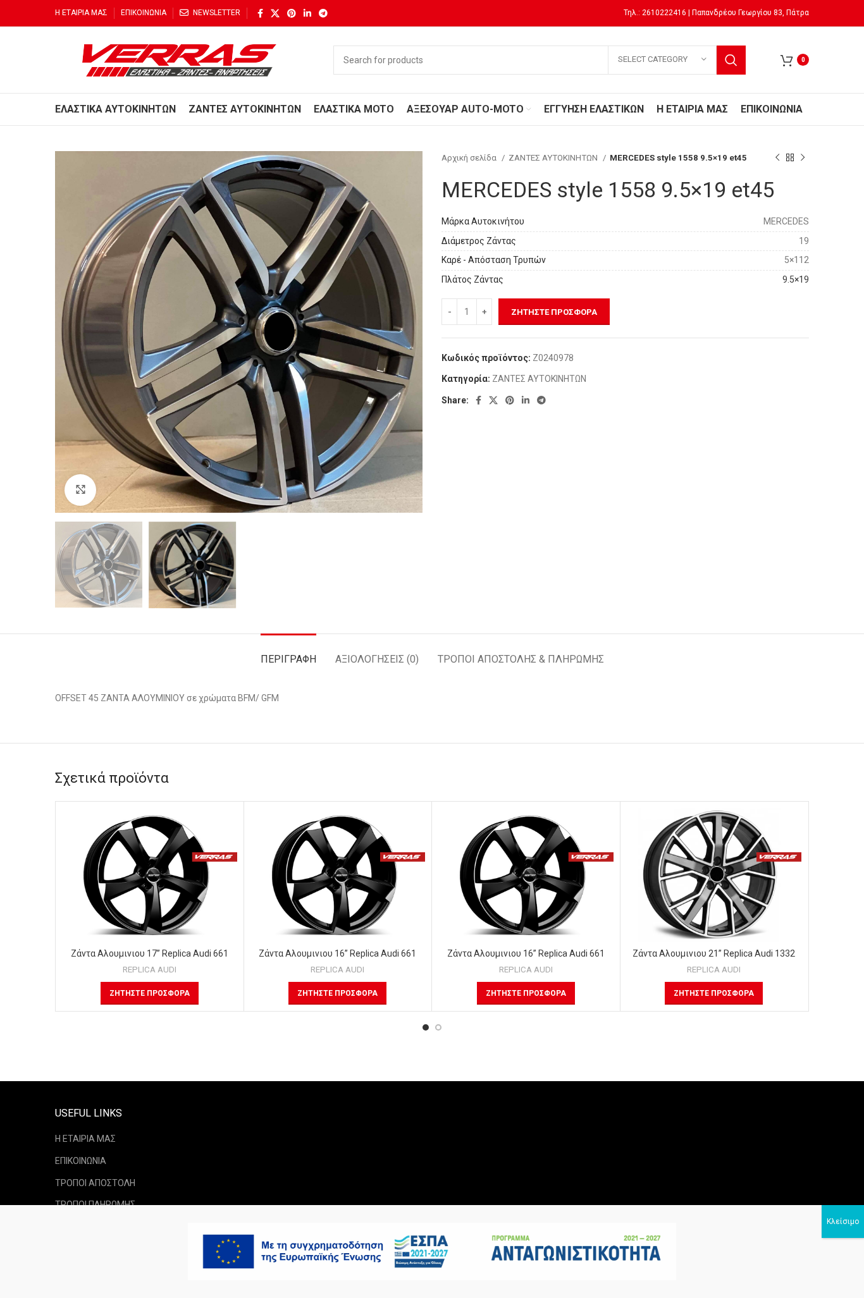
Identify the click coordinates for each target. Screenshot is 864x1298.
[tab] (288, 653)
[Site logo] (181, 59)
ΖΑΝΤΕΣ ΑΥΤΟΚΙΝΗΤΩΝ (554, 157)
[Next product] (802, 158)
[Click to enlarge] (80, 490)
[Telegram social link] (323, 13)
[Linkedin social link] (307, 13)
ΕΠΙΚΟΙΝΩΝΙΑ (80, 1161)
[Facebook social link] (260, 13)
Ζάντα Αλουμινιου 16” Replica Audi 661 (337, 953)
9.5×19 (795, 279)
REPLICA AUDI (149, 969)
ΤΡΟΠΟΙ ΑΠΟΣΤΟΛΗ (95, 1183)
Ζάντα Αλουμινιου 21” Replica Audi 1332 (714, 953)
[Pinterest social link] (291, 13)
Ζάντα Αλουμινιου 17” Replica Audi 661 (149, 953)
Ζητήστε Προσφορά (554, 312)
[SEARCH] (731, 60)
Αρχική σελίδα (469, 157)
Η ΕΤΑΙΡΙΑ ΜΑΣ (85, 1139)
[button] (150, 993)
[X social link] (275, 13)
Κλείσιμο (843, 1221)
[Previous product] (777, 158)
